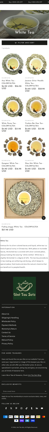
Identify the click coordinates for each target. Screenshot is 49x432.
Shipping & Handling (10, 317)
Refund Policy (7, 340)
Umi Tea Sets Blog (34, 375)
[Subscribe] (46, 391)
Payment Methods (9, 325)
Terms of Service (8, 336)
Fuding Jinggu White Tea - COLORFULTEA (20, 227)
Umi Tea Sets (20, 427)
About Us (5, 314)
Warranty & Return (9, 329)
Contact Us (6, 332)
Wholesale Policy (9, 321)
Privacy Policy (7, 343)
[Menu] (3, 7)
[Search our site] (46, 7)
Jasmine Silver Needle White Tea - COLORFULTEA (34, 83)
